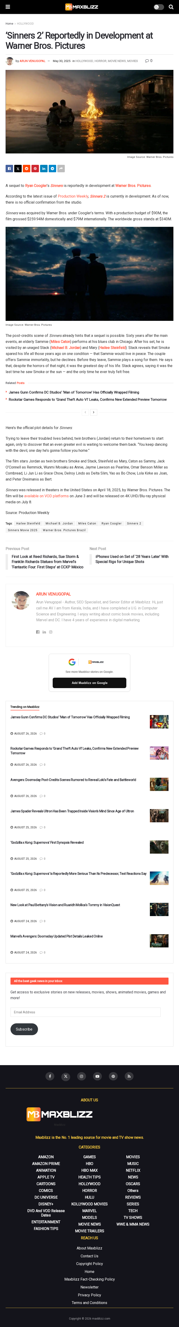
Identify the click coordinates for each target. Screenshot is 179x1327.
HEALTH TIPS (89, 1177)
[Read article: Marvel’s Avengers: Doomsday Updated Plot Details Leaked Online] (159, 940)
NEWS (133, 1177)
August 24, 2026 (25, 921)
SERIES (133, 1204)
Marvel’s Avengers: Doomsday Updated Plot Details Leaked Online (56, 936)
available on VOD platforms (46, 496)
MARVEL (89, 1211)
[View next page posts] (93, 412)
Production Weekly (73, 196)
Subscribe (24, 1029)
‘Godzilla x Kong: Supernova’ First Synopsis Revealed (46, 842)
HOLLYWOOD (25, 23)
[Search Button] (171, 7)
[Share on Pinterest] (35, 168)
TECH (133, 1211)
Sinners (56, 185)
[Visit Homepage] (82, 6)
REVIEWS (133, 1197)
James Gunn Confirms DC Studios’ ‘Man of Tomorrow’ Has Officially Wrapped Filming (74, 392)
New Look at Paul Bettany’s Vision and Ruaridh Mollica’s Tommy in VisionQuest (65, 905)
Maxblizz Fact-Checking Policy (89, 1279)
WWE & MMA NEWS (133, 1224)
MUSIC (133, 1163)
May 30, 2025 (61, 61)
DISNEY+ (45, 1204)
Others (132, 1190)
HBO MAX (89, 1170)
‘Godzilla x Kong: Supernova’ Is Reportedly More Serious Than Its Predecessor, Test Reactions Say (78, 873)
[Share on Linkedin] (44, 168)
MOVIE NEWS (117, 61)
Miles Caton (60, 341)
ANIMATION (46, 1170)
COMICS (46, 1190)
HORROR (101, 61)
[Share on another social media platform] (61, 168)
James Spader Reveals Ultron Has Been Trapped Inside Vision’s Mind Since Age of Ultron (72, 811)
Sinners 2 (97, 196)
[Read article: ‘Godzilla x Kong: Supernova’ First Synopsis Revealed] (159, 847)
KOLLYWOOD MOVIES (89, 1204)
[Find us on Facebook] (49, 1076)
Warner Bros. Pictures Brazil (64, 530)
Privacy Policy (89, 1295)
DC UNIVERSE (46, 1197)
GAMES (89, 1157)
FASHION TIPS (46, 1228)
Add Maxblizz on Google (89, 683)
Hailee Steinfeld (112, 347)
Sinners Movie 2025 (23, 530)
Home (9, 23)
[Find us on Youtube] (97, 1076)
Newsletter (89, 1287)
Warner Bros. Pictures (133, 185)
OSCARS (133, 1184)
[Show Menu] (8, 7)
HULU (89, 1197)
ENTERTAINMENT (45, 1222)
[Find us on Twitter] (65, 1077)
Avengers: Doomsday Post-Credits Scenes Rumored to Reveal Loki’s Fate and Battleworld (73, 780)
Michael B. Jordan (65, 347)
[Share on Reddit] (26, 168)
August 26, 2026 (25, 733)
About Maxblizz (89, 1248)
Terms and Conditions (89, 1303)
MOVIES (132, 61)
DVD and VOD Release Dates (46, 1213)
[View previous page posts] (85, 412)
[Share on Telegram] (52, 168)
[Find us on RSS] (129, 1076)
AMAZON (46, 1157)
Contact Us (89, 1256)
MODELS (89, 1217)
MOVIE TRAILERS (89, 1231)
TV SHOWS (133, 1217)
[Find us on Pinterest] (113, 1076)
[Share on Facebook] (9, 168)
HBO (89, 1163)
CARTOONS (46, 1184)
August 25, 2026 (25, 827)
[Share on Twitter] (18, 168)
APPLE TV (46, 1177)
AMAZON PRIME (46, 1163)
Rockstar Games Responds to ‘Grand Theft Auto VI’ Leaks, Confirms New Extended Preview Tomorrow (88, 399)
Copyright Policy (89, 1264)
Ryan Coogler (36, 185)
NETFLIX (133, 1170)
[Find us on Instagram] (81, 1076)
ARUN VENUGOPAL (32, 61)
